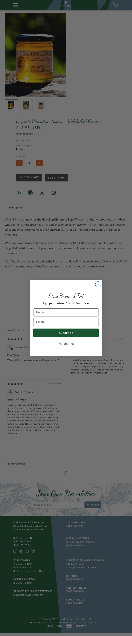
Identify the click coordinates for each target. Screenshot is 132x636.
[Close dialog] (98, 284)
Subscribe (66, 333)
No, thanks (66, 344)
